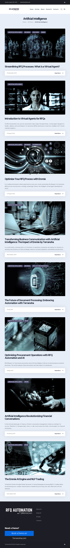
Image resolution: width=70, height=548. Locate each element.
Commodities (37, 145)
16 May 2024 (10, 371)
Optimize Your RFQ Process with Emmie (25, 179)
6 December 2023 (11, 494)
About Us (39, 509)
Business (27, 32)
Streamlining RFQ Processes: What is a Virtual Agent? (32, 66)
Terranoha (7, 544)
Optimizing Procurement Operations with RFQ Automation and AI (29, 356)
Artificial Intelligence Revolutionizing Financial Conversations (28, 417)
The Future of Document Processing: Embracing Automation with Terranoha (29, 302)
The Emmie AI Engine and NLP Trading (24, 479)
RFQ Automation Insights (41, 266)
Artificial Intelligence (15, 32)
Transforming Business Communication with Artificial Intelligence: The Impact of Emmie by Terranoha (32, 241)
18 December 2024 (11, 255)
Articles (38, 517)
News (43, 32)
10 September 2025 (12, 73)
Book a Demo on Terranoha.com (19, 534)
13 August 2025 (11, 133)
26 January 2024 (11, 434)
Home (24, 22)
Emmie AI (38, 513)
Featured (36, 32)
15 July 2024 (10, 310)
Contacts (38, 521)
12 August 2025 (11, 194)
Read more (58, 73)
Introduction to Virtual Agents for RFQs (25, 118)
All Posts (30, 22)
